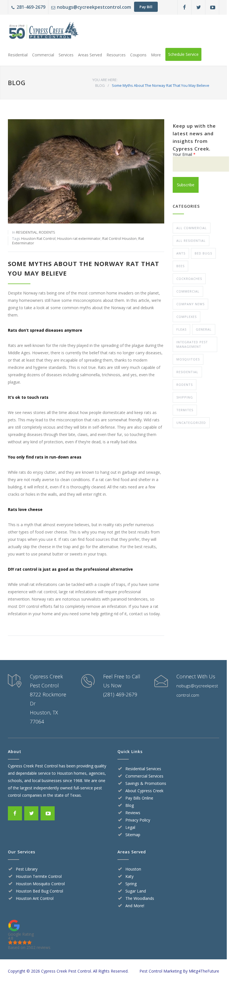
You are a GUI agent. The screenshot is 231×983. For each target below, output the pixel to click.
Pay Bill (145, 6)
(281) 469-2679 (120, 694)
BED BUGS (203, 253)
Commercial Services (144, 776)
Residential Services (143, 768)
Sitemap (132, 834)
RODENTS (47, 232)
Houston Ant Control (35, 898)
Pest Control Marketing (160, 971)
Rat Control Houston (119, 238)
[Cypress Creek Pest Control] (43, 32)
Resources (116, 54)
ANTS (180, 253)
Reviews (132, 812)
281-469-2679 (31, 7)
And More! (134, 905)
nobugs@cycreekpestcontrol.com (94, 7)
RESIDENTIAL (26, 232)
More (156, 54)
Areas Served (90, 54)
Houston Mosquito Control (40, 883)
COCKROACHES (189, 278)
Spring (131, 883)
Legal (130, 827)
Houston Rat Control (38, 238)
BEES (180, 266)
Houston (133, 869)
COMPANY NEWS (190, 304)
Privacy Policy (137, 820)
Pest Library (26, 869)
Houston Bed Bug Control (39, 891)
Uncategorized (191, 422)
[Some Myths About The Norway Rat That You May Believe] (86, 171)
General (204, 329)
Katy (129, 876)
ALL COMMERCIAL (191, 228)
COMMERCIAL (187, 291)
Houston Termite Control (39, 876)
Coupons (138, 54)
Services (66, 54)
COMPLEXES (186, 317)
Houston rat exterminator (79, 238)
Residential (18, 54)
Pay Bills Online (139, 798)
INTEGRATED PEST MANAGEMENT (192, 344)
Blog (129, 805)
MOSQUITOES (188, 359)
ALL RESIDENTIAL (191, 240)
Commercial (43, 54)
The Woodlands (139, 898)
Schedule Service (183, 54)
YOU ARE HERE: (104, 79)
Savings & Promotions (145, 783)
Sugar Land (135, 891)
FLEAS (181, 329)
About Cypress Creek (144, 790)
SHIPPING (184, 397)
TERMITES (184, 410)
